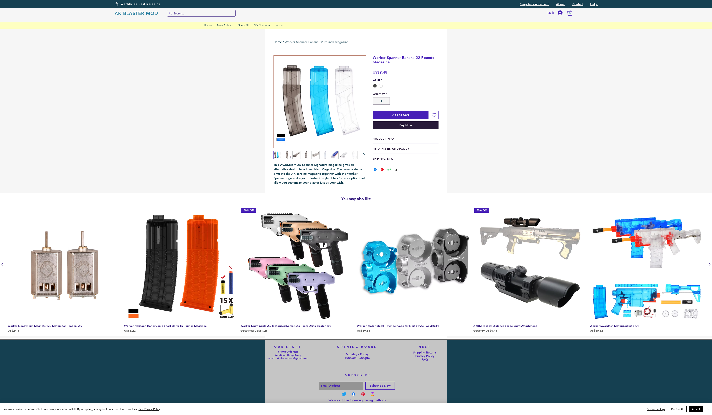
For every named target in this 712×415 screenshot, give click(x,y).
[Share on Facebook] (375, 169)
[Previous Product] (2, 264)
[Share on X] (396, 169)
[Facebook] (353, 394)
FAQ (425, 359)
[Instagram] (372, 394)
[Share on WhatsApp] (389, 169)
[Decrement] (375, 100)
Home (277, 42)
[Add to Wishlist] (434, 115)
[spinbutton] (381, 100)
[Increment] (386, 100)
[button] (534, 4)
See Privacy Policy (149, 409)
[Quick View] (65, 264)
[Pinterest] (363, 394)
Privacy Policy (424, 356)
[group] (356, 270)
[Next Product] (710, 264)
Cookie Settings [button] (656, 409)
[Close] (707, 409)
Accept (696, 409)
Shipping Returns (424, 352)
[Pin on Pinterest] (382, 169)
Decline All (677, 409)
